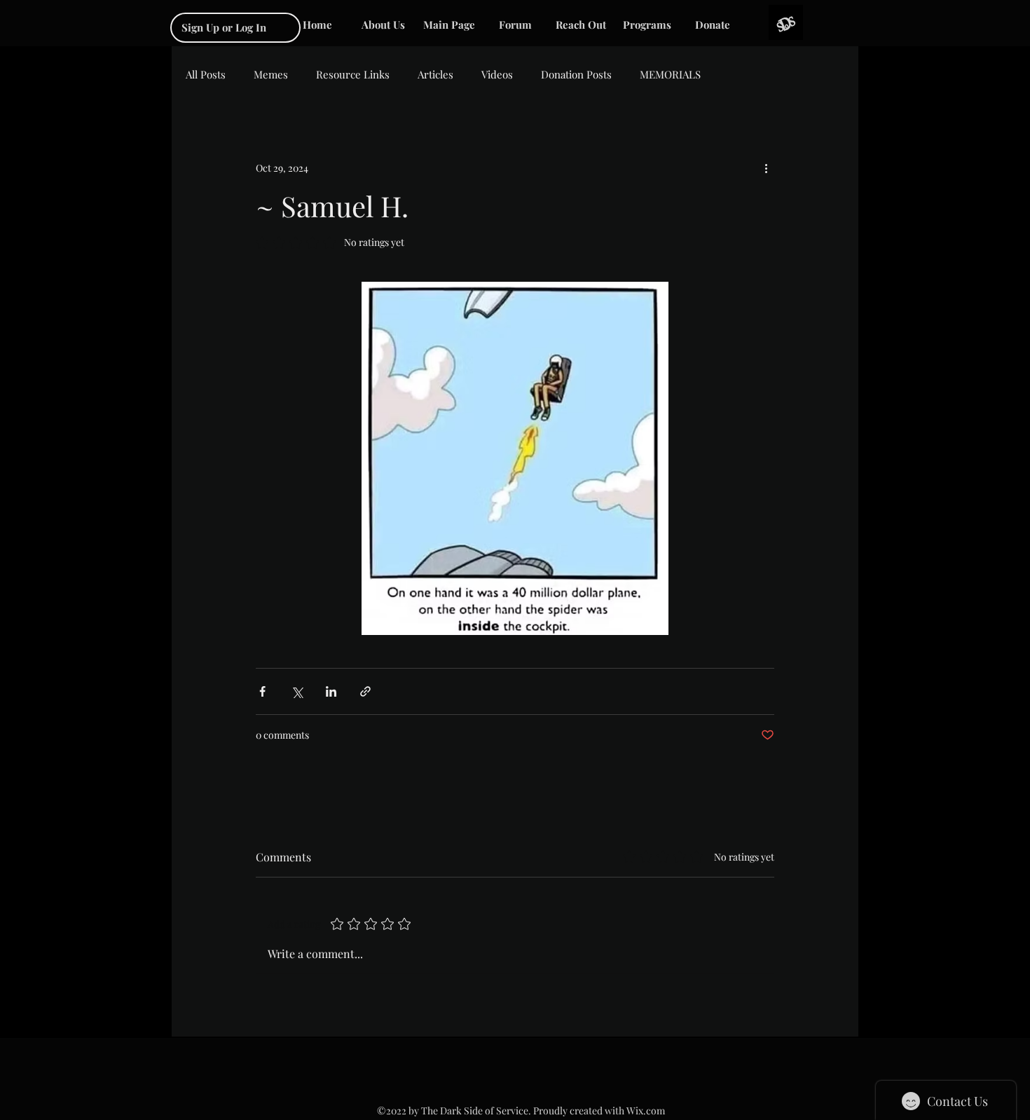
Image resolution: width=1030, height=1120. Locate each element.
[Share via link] (365, 691)
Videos (497, 74)
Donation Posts (576, 74)
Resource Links (353, 74)
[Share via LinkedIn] (331, 691)
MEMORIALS (670, 74)
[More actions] (765, 167)
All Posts (206, 74)
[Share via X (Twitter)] (296, 691)
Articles (435, 74)
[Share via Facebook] (262, 691)
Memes (271, 74)
